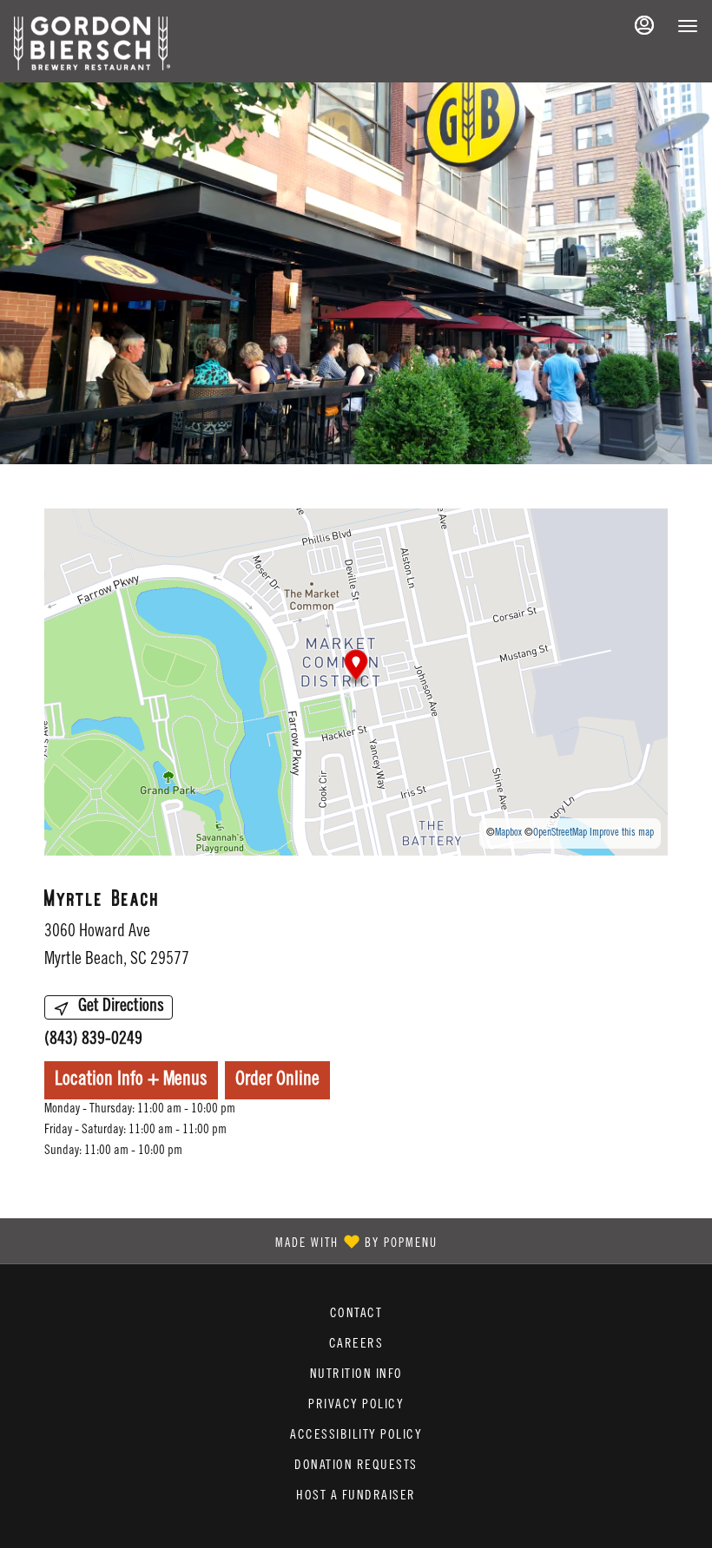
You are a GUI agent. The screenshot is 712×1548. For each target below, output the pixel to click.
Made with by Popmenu (225, 1240)
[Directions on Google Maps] (356, 682)
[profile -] (644, 25)
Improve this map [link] (622, 833)
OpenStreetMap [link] (560, 833)
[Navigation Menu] (688, 26)
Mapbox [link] (508, 833)
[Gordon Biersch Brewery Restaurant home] (92, 43)
